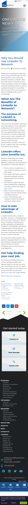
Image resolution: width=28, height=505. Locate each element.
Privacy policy (4, 502)
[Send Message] (14, 348)
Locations (4, 434)
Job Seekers (5, 400)
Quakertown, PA (8, 444)
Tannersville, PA (7, 449)
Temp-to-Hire (7, 388)
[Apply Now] (3, 485)
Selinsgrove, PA (7, 447)
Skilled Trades (7, 418)
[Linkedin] (9, 471)
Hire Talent (17, 487)
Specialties (5, 409)
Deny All (14, 502)
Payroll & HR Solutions (9, 392)
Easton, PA (6, 440)
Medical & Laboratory (9, 420)
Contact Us (14, 339)
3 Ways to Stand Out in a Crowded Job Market (6, 294)
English (19, 1)
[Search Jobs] (14, 362)
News (3, 429)
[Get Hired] (24, 485)
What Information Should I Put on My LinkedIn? (6, 285)
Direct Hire (6, 390)
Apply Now (3, 487)
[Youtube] (21, 471)
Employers (5, 380)
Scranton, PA (7, 446)
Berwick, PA (6, 438)
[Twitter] (15, 471)
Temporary (6, 386)
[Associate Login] (10, 485)
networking (5, 75)
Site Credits (22, 481)
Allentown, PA (7, 436)
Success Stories (7, 397)
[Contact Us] (14, 335)
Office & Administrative (10, 416)
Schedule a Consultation (10, 384)
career (10, 188)
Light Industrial (7, 412)
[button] (24, 5)
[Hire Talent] (17, 485)
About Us (4, 426)
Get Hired (24, 487)
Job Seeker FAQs (8, 406)
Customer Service (8, 414)
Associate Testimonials (10, 404)
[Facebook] (3, 471)
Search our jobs (6, 272)
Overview (6, 382)
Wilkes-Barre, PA (8, 451)
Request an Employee (10, 393)
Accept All (23, 502)
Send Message (14, 352)
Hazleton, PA (7, 442)
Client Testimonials (9, 395)
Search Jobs (14, 366)
